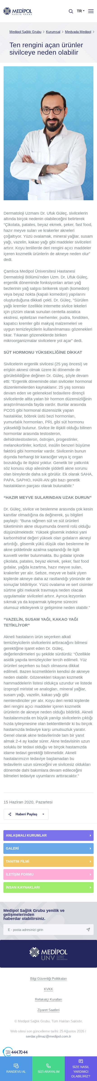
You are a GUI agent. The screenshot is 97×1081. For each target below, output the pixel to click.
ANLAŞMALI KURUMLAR (26, 835)
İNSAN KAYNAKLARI (23, 887)
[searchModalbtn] (69, 9)
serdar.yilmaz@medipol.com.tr (48, 1036)
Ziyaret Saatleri (48, 1010)
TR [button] (79, 11)
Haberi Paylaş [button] (26, 814)
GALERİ (12, 848)
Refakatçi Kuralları (48, 999)
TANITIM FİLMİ (17, 861)
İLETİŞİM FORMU (20, 874)
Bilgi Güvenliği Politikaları (48, 978)
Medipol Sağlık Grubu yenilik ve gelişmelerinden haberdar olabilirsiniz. (34, 915)
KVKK (48, 989)
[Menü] (91, 11)
